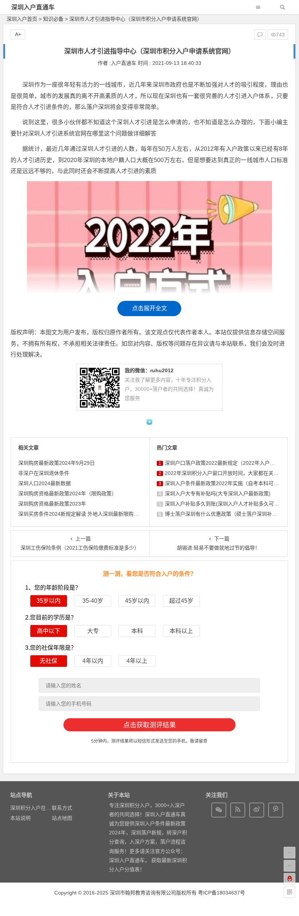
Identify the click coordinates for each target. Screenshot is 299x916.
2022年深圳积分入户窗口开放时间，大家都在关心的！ (227, 473)
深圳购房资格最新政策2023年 (52, 504)
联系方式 (62, 808)
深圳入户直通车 (33, 7)
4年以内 (92, 661)
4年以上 (137, 661)
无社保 (48, 661)
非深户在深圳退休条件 (43, 473)
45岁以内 (137, 601)
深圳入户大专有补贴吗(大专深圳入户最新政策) (218, 493)
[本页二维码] (289, 892)
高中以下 (48, 631)
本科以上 (181, 631)
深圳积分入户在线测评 (35, 808)
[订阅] (237, 810)
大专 (93, 631)
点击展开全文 (149, 308)
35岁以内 (48, 601)
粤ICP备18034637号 (221, 893)
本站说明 (20, 818)
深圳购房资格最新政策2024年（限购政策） (67, 493)
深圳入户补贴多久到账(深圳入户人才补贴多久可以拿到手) (230, 504)
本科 (137, 631)
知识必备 (53, 19)
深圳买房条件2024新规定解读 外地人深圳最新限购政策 (81, 514)
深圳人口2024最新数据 (44, 483)
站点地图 (62, 818)
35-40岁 (92, 601)
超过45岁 (181, 601)
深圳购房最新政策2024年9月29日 (56, 463)
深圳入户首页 (22, 19)
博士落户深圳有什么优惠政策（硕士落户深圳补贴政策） (228, 514)
